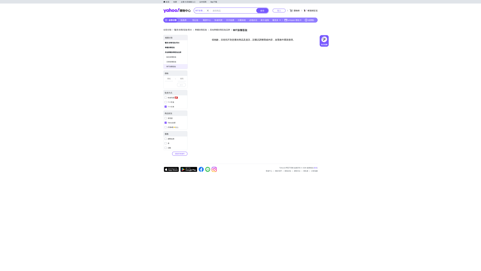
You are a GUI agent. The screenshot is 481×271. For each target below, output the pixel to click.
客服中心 (269, 171)
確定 (181, 85)
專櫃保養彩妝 (170, 47)
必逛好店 (253, 20)
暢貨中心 (207, 20)
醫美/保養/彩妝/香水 (172, 42)
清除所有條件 (180, 153)
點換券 (184, 20)
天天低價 (230, 20)
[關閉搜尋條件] (207, 10)
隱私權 (305, 171)
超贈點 (311, 20)
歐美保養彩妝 (171, 57)
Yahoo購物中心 (177, 11)
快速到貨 (218, 20)
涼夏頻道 (242, 20)
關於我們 (278, 171)
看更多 (275, 20)
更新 (315, 167)
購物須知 (288, 171)
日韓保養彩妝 (171, 61)
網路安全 (297, 171)
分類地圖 (314, 171)
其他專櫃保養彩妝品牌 (173, 52)
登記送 (195, 20)
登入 (279, 10)
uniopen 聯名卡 (295, 20)
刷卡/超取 (265, 20)
